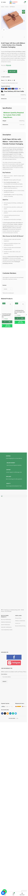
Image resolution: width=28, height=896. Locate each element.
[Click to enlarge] (4, 30)
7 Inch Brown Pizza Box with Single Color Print (20, 312)
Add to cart (12, 71)
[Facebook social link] (5, 80)
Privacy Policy (18, 618)
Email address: (4, 674)
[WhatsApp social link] (12, 80)
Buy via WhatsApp (7, 325)
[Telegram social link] (14, 80)
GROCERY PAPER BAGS (6, 627)
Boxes (7, 7)
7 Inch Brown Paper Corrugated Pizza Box (6, 315)
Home (2, 7)
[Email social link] (9, 80)
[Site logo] (13, 2)
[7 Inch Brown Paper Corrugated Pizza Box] (7, 307)
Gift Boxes (12, 7)
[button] (2, 20)
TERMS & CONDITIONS (20, 621)
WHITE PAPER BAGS (5, 625)
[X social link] (7, 80)
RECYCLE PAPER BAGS (6, 620)
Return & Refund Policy (20, 626)
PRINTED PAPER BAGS (6, 622)
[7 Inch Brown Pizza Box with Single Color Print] (20, 305)
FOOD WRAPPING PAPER (6, 630)
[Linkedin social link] (11, 80)
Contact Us (17, 623)
